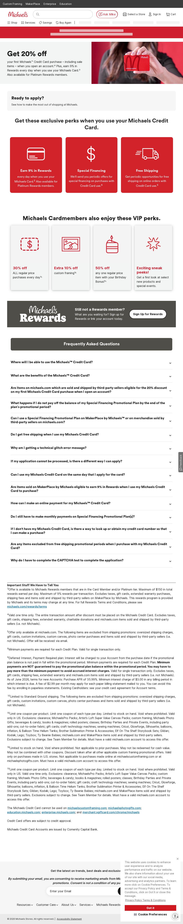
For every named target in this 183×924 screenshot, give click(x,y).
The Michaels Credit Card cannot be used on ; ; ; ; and (74, 810)
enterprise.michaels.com (58, 812)
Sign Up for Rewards (148, 314)
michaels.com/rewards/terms (27, 606)
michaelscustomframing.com (87, 808)
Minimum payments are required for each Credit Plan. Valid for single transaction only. (64, 649)
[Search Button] (37, 14)
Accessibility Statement (69, 919)
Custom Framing (12, 3)
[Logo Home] (18, 14)
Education (66, 3)
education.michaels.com (23, 812)
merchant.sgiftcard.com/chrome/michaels (111, 812)
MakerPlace (33, 3)
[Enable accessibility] (175, 916)
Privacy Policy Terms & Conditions (145, 900)
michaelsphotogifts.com (124, 808)
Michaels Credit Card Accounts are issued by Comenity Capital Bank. (53, 829)
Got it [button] (150, 908)
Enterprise (50, 3)
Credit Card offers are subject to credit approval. (39, 821)
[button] (150, 914)
